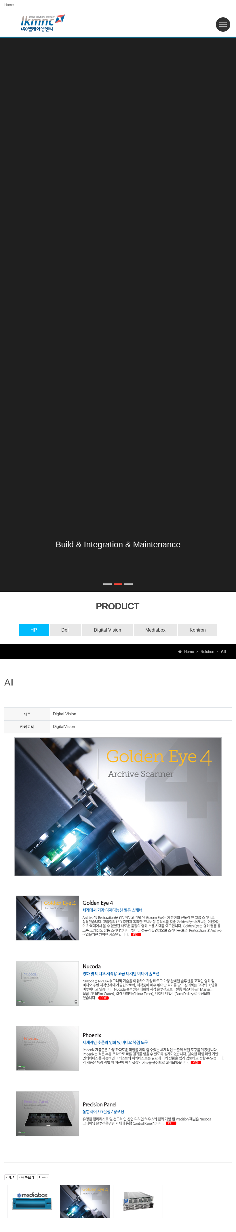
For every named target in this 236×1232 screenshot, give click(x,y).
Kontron (198, 630)
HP (34, 630)
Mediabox (155, 630)
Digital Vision (107, 630)
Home (9, 5)
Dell (65, 630)
